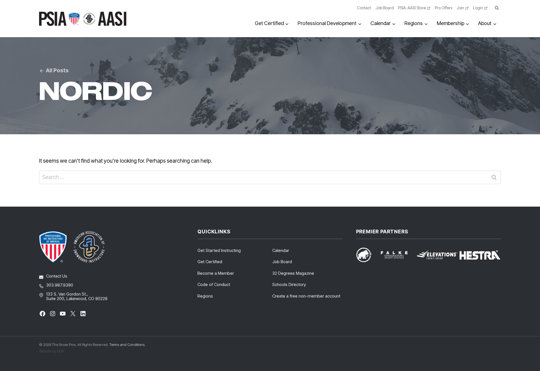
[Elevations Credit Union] (437, 255)
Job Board (384, 7)
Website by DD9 (51, 351)
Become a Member (215, 273)
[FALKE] (398, 255)
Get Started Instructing (219, 250)
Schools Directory (289, 284)
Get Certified (209, 261)
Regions (205, 296)
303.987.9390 (59, 285)
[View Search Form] (496, 8)
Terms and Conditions (127, 344)
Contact (364, 7)
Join (460, 7)
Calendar (280, 250)
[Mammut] (367, 254)
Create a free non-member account (306, 296)
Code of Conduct (213, 284)
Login (478, 7)
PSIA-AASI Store (412, 7)
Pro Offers (443, 7)
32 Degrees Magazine (293, 273)
